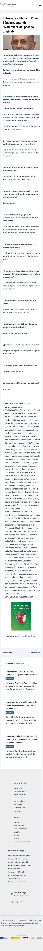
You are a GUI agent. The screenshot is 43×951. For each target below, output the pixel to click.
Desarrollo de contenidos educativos (19, 856)
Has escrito (7, 215)
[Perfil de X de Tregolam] (17, 902)
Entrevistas (9, 678)
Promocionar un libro (20, 795)
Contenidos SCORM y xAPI (16, 872)
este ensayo (9, 97)
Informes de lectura (19, 801)
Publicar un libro (18, 788)
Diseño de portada (19, 808)
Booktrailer (17, 811)
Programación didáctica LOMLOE (18, 875)
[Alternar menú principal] (40, 5)
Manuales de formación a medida (18, 862)
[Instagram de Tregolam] (13, 902)
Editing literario (18, 804)
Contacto (16, 822)
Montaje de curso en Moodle (17, 882)
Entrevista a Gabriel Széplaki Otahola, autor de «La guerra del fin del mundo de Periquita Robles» (21, 739)
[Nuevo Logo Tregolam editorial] (8, 5)
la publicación (7, 61)
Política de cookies (19, 825)
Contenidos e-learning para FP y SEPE (19, 865)
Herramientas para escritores (22, 842)
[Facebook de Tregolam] (21, 902)
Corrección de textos (20, 798)
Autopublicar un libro (20, 791)
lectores (33, 365)
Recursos (16, 839)
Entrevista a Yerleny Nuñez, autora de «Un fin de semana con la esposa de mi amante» (21, 705)
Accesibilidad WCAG (14, 879)
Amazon (20, 636)
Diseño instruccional (14, 869)
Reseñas (16, 835)
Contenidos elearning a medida (17, 859)
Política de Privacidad (20, 829)
